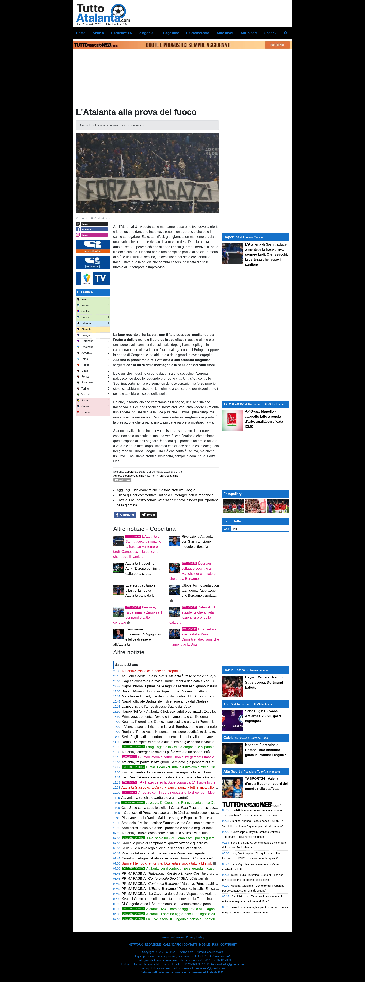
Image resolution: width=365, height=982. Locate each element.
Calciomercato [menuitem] (197, 33)
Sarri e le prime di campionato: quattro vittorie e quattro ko (165, 843)
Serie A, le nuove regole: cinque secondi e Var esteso (162, 848)
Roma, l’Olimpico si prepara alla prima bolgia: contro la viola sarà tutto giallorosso (183, 742)
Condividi (126, 514)
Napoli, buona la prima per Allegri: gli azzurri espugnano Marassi (170, 686)
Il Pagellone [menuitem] (170, 33)
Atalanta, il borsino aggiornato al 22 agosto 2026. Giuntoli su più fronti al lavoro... (194, 914)
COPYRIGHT (228, 944)
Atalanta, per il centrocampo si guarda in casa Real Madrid (178, 868)
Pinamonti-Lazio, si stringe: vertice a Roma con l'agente (163, 853)
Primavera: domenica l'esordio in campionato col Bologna (165, 716)
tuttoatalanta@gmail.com (227, 964)
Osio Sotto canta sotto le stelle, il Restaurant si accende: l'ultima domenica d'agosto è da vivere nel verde (208, 807)
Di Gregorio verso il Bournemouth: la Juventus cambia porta (166, 904)
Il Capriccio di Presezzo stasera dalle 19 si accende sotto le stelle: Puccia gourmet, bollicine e (201, 813)
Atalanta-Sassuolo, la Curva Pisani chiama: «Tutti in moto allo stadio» (173, 787)
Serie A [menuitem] (98, 33)
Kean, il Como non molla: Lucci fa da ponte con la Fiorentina (167, 899)
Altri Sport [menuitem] (249, 33)
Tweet (150, 514)
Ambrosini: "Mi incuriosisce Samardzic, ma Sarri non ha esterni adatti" (173, 823)
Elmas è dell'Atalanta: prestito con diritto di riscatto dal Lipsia (180, 767)
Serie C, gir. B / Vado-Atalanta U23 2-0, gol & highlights (263, 716)
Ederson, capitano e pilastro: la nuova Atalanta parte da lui (140, 590)
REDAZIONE (153, 944)
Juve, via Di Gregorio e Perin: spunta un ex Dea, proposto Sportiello (185, 802)
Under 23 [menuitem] (271, 33)
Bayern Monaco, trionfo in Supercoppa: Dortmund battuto (164, 691)
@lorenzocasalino (167, 475)
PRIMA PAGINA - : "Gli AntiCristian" (163, 878)
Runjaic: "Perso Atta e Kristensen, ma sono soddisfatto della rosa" (171, 732)
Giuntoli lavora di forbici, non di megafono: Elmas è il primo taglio (179, 757)
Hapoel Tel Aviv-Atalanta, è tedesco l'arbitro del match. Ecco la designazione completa (186, 711)
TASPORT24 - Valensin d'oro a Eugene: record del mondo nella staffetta (266, 783)
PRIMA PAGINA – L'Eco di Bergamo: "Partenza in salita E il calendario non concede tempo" (190, 888)
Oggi (227, 528)
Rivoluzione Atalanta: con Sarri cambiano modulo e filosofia (198, 541)
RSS (215, 944)
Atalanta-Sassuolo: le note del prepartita (151, 671)
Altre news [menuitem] (225, 33)
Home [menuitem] (81, 33)
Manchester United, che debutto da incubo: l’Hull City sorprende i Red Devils (179, 696)
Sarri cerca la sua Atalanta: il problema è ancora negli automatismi (171, 828)
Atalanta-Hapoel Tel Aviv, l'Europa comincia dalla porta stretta (142, 568)
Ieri (235, 528)
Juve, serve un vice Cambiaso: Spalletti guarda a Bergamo (178, 838)
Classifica (85, 292)
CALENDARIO (172, 944)
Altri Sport (231, 771)
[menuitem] (285, 33)
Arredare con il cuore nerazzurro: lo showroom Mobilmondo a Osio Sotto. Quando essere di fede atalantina (217, 792)
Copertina (130, 471)
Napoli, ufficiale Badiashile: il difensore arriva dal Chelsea (165, 701)
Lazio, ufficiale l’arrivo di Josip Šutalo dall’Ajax (156, 706)
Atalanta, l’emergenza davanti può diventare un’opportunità (165, 752)
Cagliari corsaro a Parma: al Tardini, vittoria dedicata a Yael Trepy (170, 681)
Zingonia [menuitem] (146, 33)
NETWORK (136, 944)
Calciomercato (235, 737)
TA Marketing (233, 404)
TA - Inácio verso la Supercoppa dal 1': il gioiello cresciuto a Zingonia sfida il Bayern (193, 782)
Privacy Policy (195, 937)
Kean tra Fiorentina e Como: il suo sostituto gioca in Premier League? (174, 721)
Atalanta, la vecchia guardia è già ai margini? (155, 797)
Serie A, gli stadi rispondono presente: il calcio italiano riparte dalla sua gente (179, 737)
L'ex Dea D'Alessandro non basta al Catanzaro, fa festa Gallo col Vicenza (177, 777)
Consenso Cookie (172, 937)
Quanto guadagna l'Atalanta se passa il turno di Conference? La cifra (173, 858)
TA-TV (228, 704)
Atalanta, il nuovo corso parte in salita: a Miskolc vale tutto (164, 833)
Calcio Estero (234, 670)
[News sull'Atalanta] (103, 12)
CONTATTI (190, 944)
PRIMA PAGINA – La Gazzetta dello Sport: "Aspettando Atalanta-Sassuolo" (178, 894)
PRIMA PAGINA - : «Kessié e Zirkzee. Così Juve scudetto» (173, 873)
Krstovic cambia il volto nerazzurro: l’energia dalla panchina (166, 772)
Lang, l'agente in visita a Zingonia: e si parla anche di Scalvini (180, 747)
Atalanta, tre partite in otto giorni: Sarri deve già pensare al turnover (171, 762)
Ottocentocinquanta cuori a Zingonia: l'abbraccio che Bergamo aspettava (200, 590)
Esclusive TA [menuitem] (121, 33)
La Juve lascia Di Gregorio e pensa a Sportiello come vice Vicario (183, 919)
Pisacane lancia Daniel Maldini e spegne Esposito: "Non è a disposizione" (177, 818)
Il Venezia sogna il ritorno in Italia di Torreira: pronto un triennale (169, 726)
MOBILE (204, 944)
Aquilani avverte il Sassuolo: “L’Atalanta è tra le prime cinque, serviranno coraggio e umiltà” (189, 676)
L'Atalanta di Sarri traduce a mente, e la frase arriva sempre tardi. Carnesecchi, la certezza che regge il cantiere (137, 546)
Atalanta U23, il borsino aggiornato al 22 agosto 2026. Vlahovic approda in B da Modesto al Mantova (209, 909)
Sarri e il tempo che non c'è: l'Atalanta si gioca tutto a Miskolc (167, 863)
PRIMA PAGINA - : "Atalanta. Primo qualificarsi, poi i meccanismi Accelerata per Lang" (201, 883)
